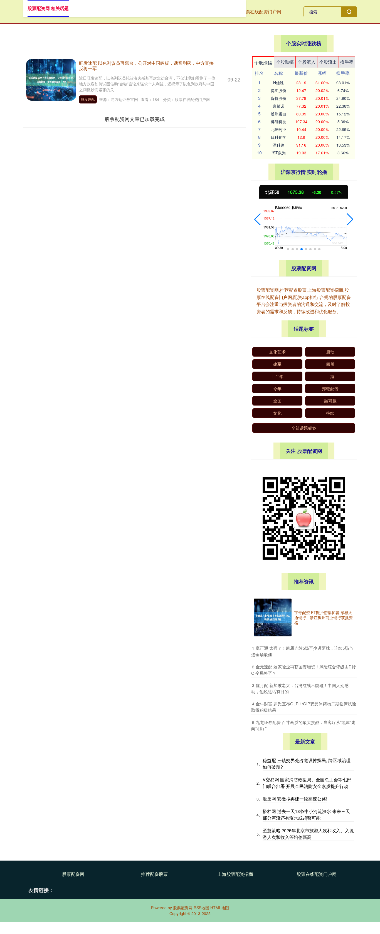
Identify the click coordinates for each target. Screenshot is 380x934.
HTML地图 (219, 907)
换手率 (347, 62)
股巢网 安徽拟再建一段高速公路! (295, 798)
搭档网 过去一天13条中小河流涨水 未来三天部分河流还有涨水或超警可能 (306, 814)
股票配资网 (73, 874)
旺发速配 (88, 99)
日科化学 (278, 137)
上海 (330, 376)
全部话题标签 (303, 428)
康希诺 (278, 106)
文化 (277, 413)
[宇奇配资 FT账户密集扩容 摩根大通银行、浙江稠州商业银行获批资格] (273, 617)
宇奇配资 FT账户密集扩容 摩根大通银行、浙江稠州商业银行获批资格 (323, 617)
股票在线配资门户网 (261, 11)
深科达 (278, 145)
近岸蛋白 (278, 114)
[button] (257, 219)
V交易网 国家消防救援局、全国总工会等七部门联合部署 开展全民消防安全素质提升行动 (307, 782)
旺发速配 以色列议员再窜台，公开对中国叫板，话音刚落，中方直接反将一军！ (146, 65)
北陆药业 (278, 129)
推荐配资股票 (154, 874)
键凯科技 (278, 121)
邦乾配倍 (330, 388)
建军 (277, 364)
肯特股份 (278, 98)
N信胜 (278, 82)
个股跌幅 (285, 62)
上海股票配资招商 (235, 874)
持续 (330, 413)
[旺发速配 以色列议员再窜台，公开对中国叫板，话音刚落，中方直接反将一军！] (51, 79)
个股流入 (306, 62)
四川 (330, 364)
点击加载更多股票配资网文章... (134, 118)
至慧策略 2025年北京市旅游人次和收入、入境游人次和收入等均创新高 (308, 833)
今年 (277, 388)
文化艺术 (277, 352)
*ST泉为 (279, 152)
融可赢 (330, 401)
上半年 (277, 376)
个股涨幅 (263, 62)
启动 (330, 352)
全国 (277, 401)
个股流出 (328, 62)
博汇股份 (278, 90)
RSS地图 (201, 907)
